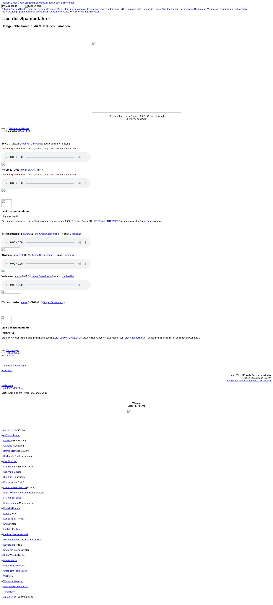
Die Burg (7, 477)
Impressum (94, 11)
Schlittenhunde (66, 2)
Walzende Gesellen (13, 581)
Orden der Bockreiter (135, 337)
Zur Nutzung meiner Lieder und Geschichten (249, 380)
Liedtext (10, 355)
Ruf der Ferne (10, 560)
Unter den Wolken (55, 9)
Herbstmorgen (10, 503)
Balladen (6, 9)
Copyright (54, 11)
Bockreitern (146, 221)
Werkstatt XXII (28, 170)
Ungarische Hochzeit (14, 565)
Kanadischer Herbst (13, 518)
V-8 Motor (8, 576)
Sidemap (83, 11)
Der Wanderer (10, 466)
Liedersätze (76, 234)
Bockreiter (53, 2)
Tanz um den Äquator (75, 9)
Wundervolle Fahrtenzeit (15, 586)
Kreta (6, 524)
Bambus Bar (9, 451)
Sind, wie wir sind (37, 9)
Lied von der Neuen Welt (15, 534)
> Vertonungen (212, 9)
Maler (35, 2)
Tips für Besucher (26, 11)
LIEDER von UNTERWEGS (106, 221)
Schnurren (199, 9)
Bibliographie (241, 9)
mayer (25, 234)
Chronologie (227, 9)
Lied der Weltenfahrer (12, 388)
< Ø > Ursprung (9, 11)
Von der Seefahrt (170, 9)
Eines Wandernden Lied (15, 492)
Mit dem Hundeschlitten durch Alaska (22, 539)
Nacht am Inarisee (12, 550)
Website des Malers (19, 128)
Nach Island (9, 545)
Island (6, 513)
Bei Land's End (11, 456)
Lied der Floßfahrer (13, 529)
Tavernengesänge (96, 9)
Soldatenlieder (134, 9)
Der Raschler (10, 461)
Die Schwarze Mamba (14, 487)
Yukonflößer (9, 591)
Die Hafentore (10, 482)
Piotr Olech (24, 131)
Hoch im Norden (11, 508)
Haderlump (7, 385)
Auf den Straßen (19, 9)
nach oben (6, 370)
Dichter (28, 2)
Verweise (64, 11)
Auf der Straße (10, 430)
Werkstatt (43, 2)
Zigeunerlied (9, 597)
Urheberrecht (42, 11)
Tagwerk (5, 2)
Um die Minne (187, 9)
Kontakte (74, 11)
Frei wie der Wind (12, 498)
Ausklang (8, 440)
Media (21, 2)
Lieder (14, 2)
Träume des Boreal (152, 9)
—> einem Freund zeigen (14, 365)
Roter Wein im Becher (14, 555)
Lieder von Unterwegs (31, 143)
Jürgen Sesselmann (49, 234)
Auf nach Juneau (11, 435)
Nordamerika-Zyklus (116, 9)
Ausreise (7, 445)
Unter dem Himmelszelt (15, 571)
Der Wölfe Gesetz (12, 472)
